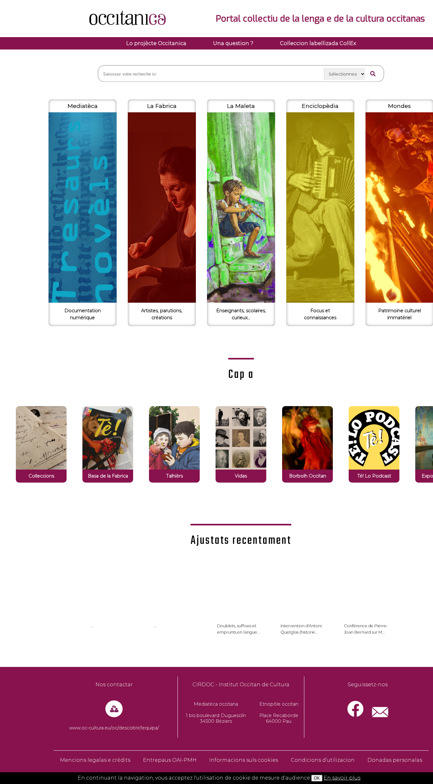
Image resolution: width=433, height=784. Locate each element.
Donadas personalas (394, 760)
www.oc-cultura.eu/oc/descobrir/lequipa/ (114, 728)
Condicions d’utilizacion (323, 760)
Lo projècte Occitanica (156, 43)
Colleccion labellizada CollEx (318, 43)
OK (317, 778)
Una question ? (233, 43)
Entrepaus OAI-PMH (170, 760)
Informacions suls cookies (243, 760)
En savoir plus (342, 778)
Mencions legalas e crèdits (95, 760)
